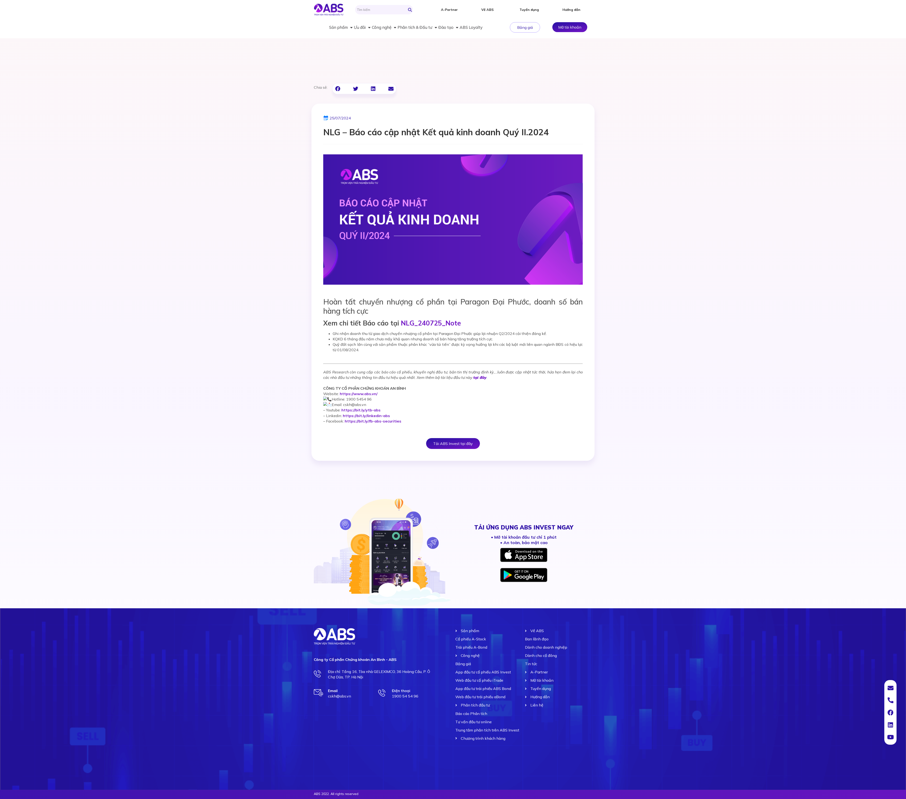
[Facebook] (890, 712)
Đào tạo (445, 27)
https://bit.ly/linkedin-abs (366, 415)
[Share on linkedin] (373, 88)
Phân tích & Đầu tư (415, 27)
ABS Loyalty (471, 27)
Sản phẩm (338, 27)
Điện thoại (401, 690)
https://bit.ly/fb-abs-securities (373, 421)
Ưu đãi (360, 27)
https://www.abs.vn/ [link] (359, 393)
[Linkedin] (890, 725)
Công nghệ (381, 27)
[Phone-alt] (890, 700)
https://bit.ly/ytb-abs (361, 410)
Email (333, 690)
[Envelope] (890, 688)
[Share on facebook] (337, 88)
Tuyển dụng (529, 10)
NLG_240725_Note (431, 323)
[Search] (410, 9)
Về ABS (487, 10)
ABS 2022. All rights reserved (336, 794)
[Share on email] (391, 88)
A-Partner (449, 10)
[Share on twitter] (355, 88)
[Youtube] (890, 737)
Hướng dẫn (571, 10)
